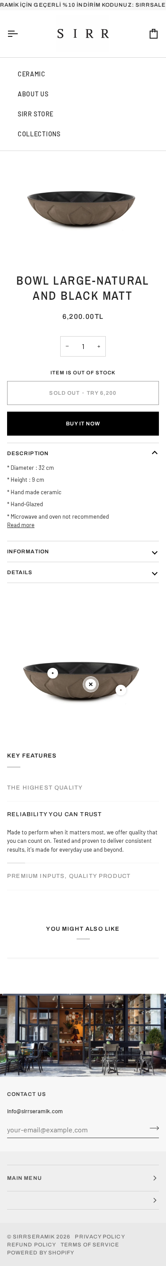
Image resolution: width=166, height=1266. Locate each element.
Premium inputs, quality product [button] (69, 876)
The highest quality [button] (45, 788)
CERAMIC (32, 74)
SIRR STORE (36, 114)
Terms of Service (90, 1245)
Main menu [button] (24, 1178)
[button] (83, 1200)
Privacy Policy (100, 1237)
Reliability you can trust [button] (54, 814)
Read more (21, 524)
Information (28, 551)
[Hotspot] (52, 673)
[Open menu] (20, 33)
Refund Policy (31, 1245)
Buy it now (83, 424)
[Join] (151, 1128)
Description (28, 453)
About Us (33, 94)
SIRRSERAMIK (34, 1237)
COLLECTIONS (39, 134)
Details (20, 572)
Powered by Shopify (40, 1253)
